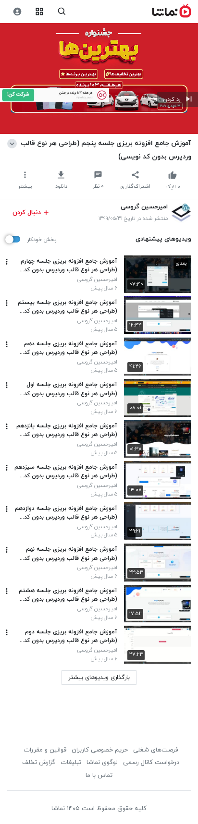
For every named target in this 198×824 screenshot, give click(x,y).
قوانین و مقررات (45, 750)
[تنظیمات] (17, 12)
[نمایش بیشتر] (14, 143)
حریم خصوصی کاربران (100, 750)
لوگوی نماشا (102, 762)
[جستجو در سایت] (61, 12)
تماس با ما (99, 775)
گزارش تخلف (38, 762)
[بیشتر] (7, 262)
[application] (99, 78)
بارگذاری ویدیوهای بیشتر (99, 677)
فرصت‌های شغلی (155, 750)
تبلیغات (71, 762)
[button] (177, 99)
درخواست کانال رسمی (151, 762)
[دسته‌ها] (39, 12)
